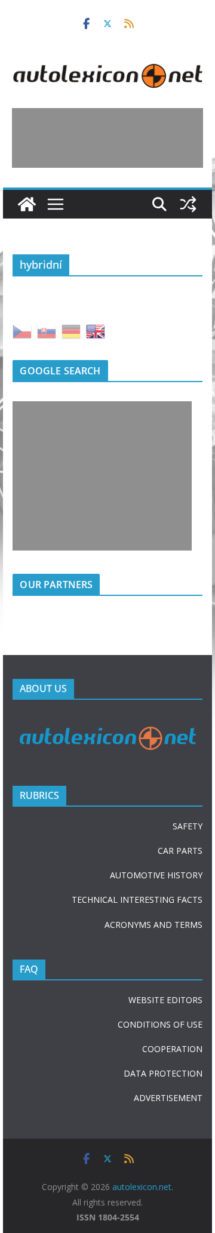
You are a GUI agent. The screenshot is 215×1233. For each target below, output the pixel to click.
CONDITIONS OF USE (160, 1024)
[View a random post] (188, 204)
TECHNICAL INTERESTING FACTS (137, 899)
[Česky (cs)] (22, 330)
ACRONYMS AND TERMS (153, 924)
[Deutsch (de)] (71, 330)
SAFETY (187, 826)
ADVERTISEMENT (168, 1097)
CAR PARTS (180, 850)
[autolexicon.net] (27, 204)
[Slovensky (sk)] (46, 330)
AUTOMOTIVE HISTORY (156, 875)
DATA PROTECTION (163, 1073)
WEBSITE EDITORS (165, 1000)
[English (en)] (95, 330)
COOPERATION (172, 1048)
